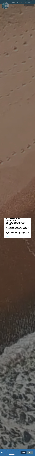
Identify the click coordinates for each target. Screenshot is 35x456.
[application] (17, 452)
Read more (7, 236)
